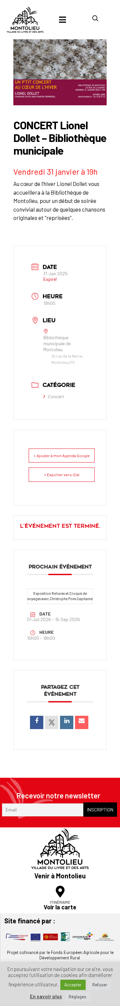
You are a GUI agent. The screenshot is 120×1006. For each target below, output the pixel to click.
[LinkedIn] (66, 722)
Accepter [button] (73, 984)
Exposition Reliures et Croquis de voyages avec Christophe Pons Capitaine (60, 596)
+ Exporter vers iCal (61, 474)
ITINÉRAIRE (60, 902)
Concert (56, 396)
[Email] (81, 722)
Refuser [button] (99, 984)
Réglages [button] (77, 996)
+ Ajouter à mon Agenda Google (62, 455)
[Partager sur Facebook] (36, 722)
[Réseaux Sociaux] (51, 722)
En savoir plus (46, 996)
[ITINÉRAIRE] (60, 891)
